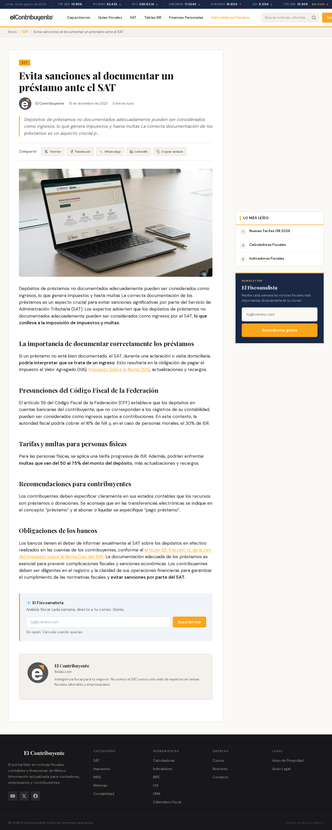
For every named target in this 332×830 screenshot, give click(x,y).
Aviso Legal (281, 769)
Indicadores (162, 769)
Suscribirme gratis (279, 330)
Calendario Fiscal (167, 802)
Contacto (220, 777)
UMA (157, 794)
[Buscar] (314, 17)
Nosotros (220, 769)
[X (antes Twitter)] (24, 796)
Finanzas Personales (186, 17)
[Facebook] (35, 796)
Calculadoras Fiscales (230, 17)
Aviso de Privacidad (287, 760)
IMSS (97, 777)
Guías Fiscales (110, 17)
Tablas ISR (152, 17)
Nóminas (100, 785)
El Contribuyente (50, 103)
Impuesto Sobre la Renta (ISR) (119, 369)
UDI (155, 785)
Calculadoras (164, 760)
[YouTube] (12, 796)
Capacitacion (78, 17)
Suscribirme (189, 622)
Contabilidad (103, 794)
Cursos (218, 760)
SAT (133, 17)
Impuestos (101, 769)
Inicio (12, 32)
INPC (157, 777)
